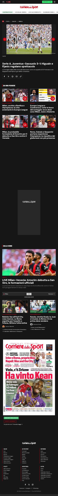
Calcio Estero (7, 461)
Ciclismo (24, 463)
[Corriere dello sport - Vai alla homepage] (29, 7)
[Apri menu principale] (3, 2)
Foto (7, 21)
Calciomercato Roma (9, 314)
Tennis (23, 456)
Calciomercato (35, 314)
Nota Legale (25, 472)
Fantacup (43, 461)
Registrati (6, 478)
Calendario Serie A (48, 12)
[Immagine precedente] (4, 39)
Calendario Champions (46, 473)
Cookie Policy (25, 475)
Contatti (24, 468)
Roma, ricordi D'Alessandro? (38, 327)
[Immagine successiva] (53, 39)
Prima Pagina (7, 470)
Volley (23, 459)
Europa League (7, 103)
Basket (23, 454)
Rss (4, 475)
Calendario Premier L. (46, 477)
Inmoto (42, 454)
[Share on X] (8, 76)
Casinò (42, 478)
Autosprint (43, 452)
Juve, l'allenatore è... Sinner (38, 329)
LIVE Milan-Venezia (20, 12)
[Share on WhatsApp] (12, 76)
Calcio (14, 21)
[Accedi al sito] (55, 2)
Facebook (22, 488)
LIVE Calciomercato (34, 12)
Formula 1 (24, 451)
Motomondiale (25, 452)
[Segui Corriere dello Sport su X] (29, 485)
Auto (42, 451)
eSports (24, 461)
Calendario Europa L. (46, 475)
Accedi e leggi (17, 424)
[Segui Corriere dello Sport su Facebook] (25, 485)
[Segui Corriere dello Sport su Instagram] (33, 485)
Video (42, 468)
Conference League (8, 459)
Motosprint (43, 456)
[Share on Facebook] (4, 76)
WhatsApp (36, 488)
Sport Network (44, 459)
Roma (32, 129)
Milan (4, 129)
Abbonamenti (7, 468)
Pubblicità (6, 473)
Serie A (21, 21)
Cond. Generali (25, 478)
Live (9, 2)
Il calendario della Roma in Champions (12, 331)
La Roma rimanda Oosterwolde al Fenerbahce (14, 329)
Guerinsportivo (44, 458)
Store (5, 472)
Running (24, 458)
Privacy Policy (25, 477)
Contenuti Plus (7, 12)
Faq (23, 480)
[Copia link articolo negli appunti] (21, 76)
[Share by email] (17, 76)
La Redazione (25, 470)
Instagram (28, 488)
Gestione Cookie (26, 473)
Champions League (8, 456)
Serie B (5, 454)
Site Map (6, 477)
